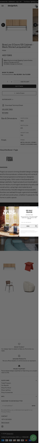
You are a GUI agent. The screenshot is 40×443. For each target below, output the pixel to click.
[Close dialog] (38, 207)
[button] (29, 226)
